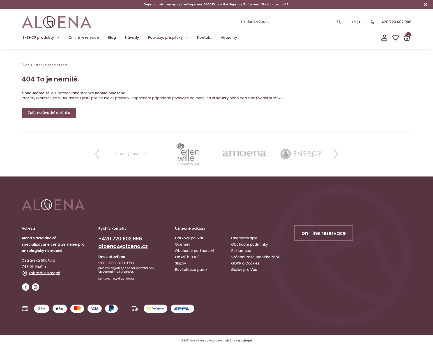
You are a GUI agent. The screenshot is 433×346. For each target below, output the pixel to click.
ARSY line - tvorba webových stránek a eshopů (216, 340)
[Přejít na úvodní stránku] (57, 22)
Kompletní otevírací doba (116, 278)
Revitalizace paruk (191, 269)
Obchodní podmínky (249, 244)
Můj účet (384, 37)
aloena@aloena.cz (123, 246)
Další (335, 154)
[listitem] (132, 154)
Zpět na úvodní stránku (49, 112)
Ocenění (182, 244)
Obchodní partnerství (194, 250)
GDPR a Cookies (245, 263)
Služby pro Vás (244, 269)
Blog (112, 37)
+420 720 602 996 (395, 22)
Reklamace (241, 250)
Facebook (26, 287)
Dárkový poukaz (189, 238)
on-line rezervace (324, 233)
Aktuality (229, 37)
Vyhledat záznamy (338, 22)
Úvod (26, 65)
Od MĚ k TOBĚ (187, 257)
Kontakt (204, 37)
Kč (353, 22)
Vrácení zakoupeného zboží (256, 257)
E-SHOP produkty (38, 37)
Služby (180, 263)
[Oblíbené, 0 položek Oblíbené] (395, 37)
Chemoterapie (244, 238)
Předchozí (97, 154)
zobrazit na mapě (44, 273)
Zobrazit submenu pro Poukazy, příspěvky (186, 37)
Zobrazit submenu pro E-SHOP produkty (57, 37)
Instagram (36, 287)
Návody (132, 37)
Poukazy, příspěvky (165, 37)
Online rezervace (83, 37)
